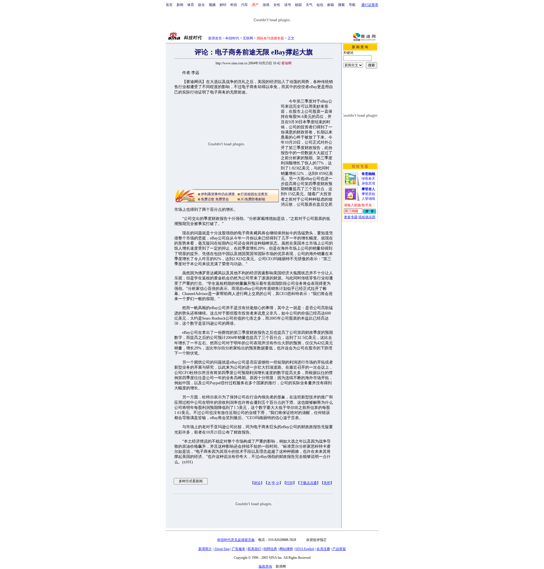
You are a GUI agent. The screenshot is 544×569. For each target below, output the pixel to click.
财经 (223, 5)
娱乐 (201, 5)
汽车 (244, 5)
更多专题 (351, 217)
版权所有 (265, 566)
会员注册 (323, 549)
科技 (233, 5)
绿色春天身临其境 (368, 178)
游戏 (266, 5)
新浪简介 (205, 549)
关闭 (327, 483)
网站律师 (286, 549)
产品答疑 (339, 549)
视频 (212, 5)
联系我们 (254, 549)
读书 (287, 5)
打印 (289, 483)
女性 (276, 5)
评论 (257, 483)
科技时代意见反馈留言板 (236, 540)
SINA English (304, 549)
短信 (319, 5)
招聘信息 (270, 549)
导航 (352, 5)
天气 (309, 5)
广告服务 (238, 549)
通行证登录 (369, 5)
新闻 (180, 5)
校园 (298, 5)
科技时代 (232, 38)
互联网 (248, 38)
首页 (169, 5)
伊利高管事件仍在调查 (218, 194)
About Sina (222, 549)
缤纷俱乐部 (366, 217)
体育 (190, 5)
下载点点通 (308, 483)
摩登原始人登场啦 (368, 194)
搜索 (341, 5)
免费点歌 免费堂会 (215, 199)
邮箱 (330, 5)
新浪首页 (215, 38)
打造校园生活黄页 (254, 194)
